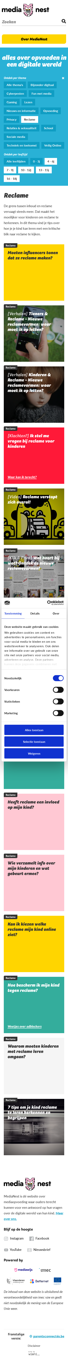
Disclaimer (34, 1346)
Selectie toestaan (34, 742)
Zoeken (9, 21)
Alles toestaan (34, 730)
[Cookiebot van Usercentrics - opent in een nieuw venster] (48, 602)
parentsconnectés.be (48, 1336)
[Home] (25, 10)
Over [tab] (56, 613)
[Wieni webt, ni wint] (34, 1353)
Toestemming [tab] (13, 613)
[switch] (58, 690)
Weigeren (34, 753)
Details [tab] (35, 613)
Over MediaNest (34, 39)
